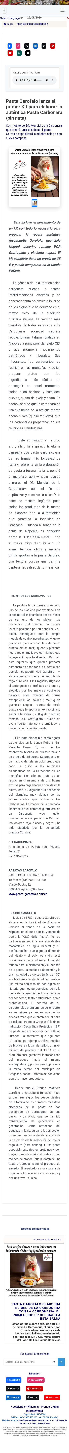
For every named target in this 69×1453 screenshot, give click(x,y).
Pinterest (35, 1388)
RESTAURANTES (61, 1428)
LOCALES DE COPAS (42, 1430)
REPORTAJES (35, 1432)
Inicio (10, 24)
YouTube (53, 1397)
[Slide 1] (34, 203)
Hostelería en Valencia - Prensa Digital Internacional (35, 1408)
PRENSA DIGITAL (34, 1436)
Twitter (14, 1388)
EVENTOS (52, 1428)
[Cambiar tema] (4, 10)
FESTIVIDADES (26, 1434)
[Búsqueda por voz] (54, 1362)
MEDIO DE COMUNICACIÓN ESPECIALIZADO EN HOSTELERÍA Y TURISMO (25, 1428)
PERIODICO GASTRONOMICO (55, 1434)
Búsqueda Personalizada (34, 1353)
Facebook (14, 1380)
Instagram (36, 1380)
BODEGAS (52, 1430)
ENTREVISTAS (16, 1434)
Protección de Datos (40, 1423)
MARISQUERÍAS (30, 1430)
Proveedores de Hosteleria (32, 24)
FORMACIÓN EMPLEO (38, 1434)
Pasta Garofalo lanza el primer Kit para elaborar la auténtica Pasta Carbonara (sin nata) (34, 109)
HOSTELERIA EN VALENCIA (48, 1436)
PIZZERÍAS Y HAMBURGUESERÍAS (13, 1430)
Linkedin (14, 1397)
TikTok (33, 1397)
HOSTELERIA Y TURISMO (20, 1436)
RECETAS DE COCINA (47, 1432)
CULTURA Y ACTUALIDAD (23, 1432)
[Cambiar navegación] (62, 10)
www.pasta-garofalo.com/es (28, 894)
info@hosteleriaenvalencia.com (34, 1420)
